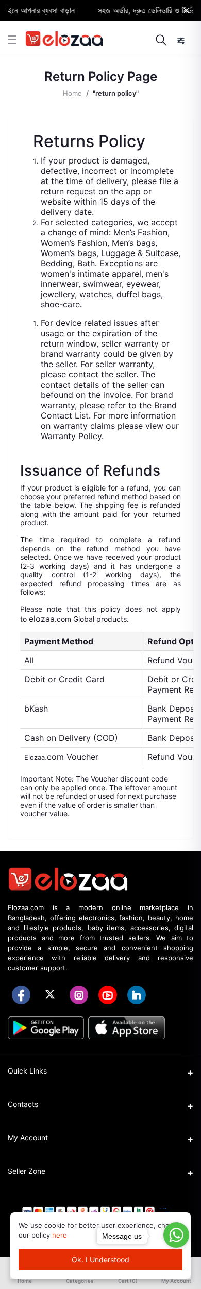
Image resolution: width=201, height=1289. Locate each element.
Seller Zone (26, 1171)
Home (72, 93)
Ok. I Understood (100, 1259)
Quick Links (27, 1070)
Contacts (23, 1104)
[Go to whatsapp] (176, 1235)
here (59, 1235)
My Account (28, 1137)
